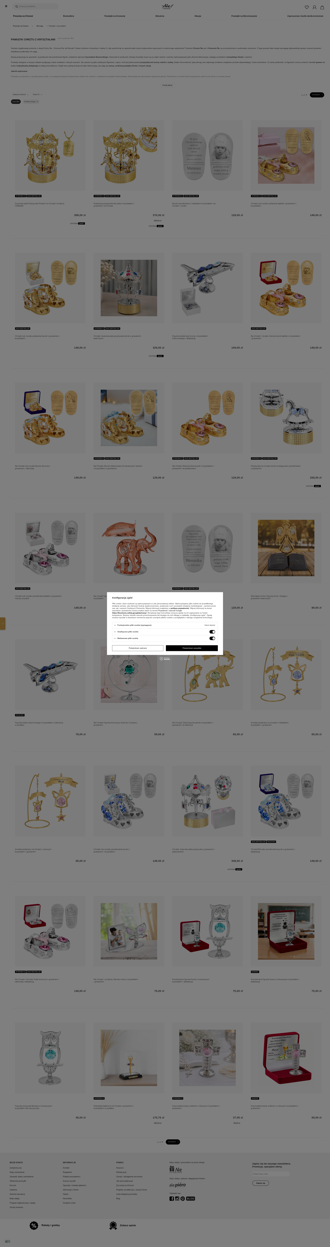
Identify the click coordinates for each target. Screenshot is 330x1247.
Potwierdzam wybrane (138, 648)
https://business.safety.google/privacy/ (129, 613)
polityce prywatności (180, 608)
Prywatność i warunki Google (170, 611)
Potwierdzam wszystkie (192, 648)
